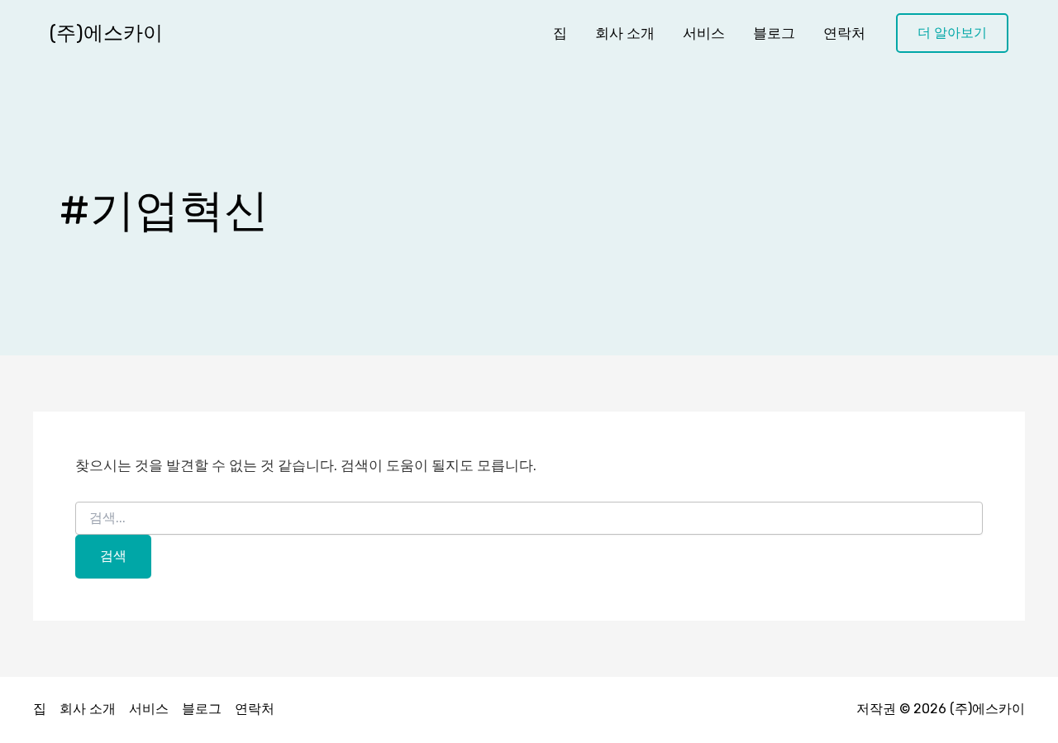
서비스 (704, 33)
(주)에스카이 (106, 33)
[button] (952, 33)
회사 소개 (625, 33)
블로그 (774, 33)
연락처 (844, 33)
